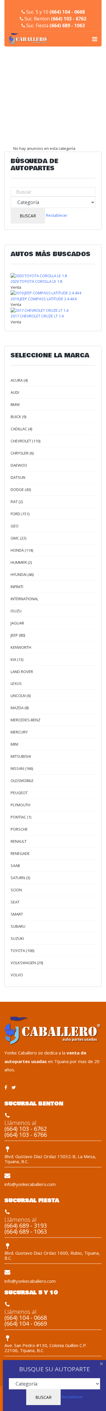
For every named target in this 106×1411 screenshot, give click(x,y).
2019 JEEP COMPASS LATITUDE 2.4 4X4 (44, 298)
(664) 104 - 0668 (67, 12)
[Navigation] (94, 39)
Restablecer (56, 215)
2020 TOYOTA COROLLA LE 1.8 (36, 281)
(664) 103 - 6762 (68, 19)
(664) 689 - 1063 (67, 26)
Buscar (28, 216)
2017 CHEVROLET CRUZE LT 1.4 (37, 316)
